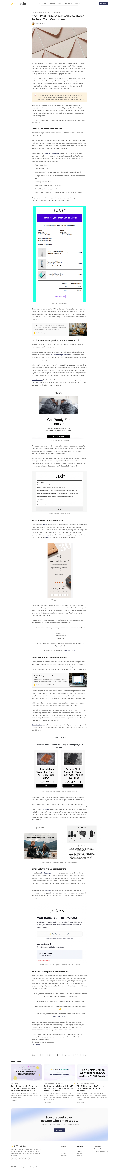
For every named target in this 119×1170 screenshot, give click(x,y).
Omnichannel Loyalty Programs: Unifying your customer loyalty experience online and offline (24, 1088)
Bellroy (48, 537)
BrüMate (46, 809)
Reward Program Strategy (101, 1151)
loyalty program (47, 873)
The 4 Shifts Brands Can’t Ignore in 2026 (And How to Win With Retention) (91, 1088)
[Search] (96, 3)
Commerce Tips (37, 12)
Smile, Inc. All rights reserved (23, 1167)
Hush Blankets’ (37, 380)
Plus (12, 1083)
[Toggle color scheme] (35, 1167)
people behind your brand (60, 355)
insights (44, 524)
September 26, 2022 (60, 1016)
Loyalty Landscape (49, 1083)
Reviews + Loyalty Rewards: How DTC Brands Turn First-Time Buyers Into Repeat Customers (59, 1088)
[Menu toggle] (46, 3)
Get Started (36, 1044)
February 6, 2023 (71, 650)
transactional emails (52, 153)
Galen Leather (37, 725)
